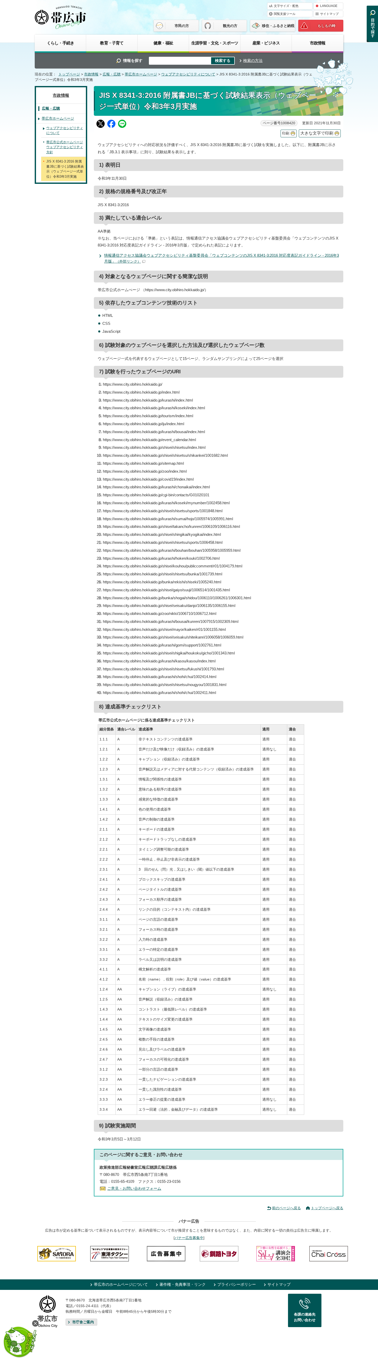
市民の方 (182, 26)
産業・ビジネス (266, 43)
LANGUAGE (328, 6)
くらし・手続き (60, 43)
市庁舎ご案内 (83, 1322)
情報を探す (132, 60)
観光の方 (230, 26)
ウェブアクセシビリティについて (188, 74)
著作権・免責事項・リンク (182, 1284)
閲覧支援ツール (284, 14)
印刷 (285, 133)
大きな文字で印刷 (316, 133)
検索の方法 (253, 60)
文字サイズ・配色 (286, 6)
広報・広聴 (112, 74)
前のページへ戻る (286, 1208)
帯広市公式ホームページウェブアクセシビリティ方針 (64, 147)
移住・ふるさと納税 (278, 26)
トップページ (69, 74)
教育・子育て (111, 43)
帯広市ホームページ (141, 74)
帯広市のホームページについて (121, 1284)
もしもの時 (327, 26)
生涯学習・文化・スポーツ (214, 43)
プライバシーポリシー (236, 1284)
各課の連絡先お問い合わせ (305, 1317)
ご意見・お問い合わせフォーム (134, 1188)
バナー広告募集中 (189, 1238)
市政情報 (318, 43)
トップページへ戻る (327, 1208)
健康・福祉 (163, 43)
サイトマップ (329, 14)
